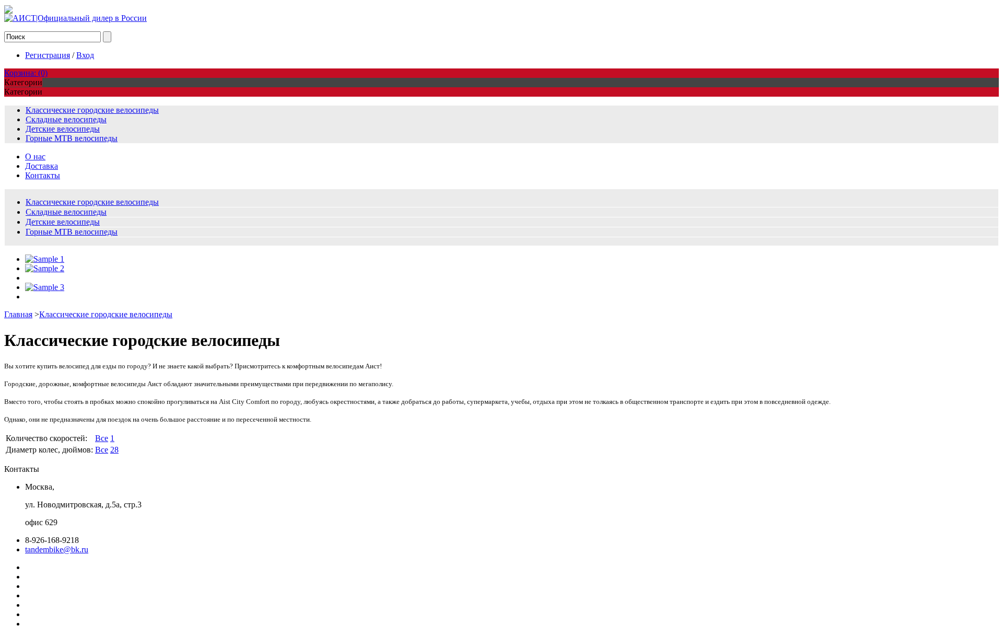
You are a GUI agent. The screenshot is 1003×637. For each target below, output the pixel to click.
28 (114, 449)
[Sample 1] (44, 258)
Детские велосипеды (63, 128)
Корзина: (26, 72)
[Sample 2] (44, 268)
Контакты (42, 175)
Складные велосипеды (66, 119)
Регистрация (47, 55)
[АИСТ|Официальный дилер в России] (75, 18)
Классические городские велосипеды (92, 110)
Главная (18, 314)
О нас (35, 156)
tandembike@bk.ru (56, 549)
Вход (85, 55)
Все (101, 438)
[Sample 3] (44, 287)
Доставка (41, 165)
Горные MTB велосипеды (72, 138)
